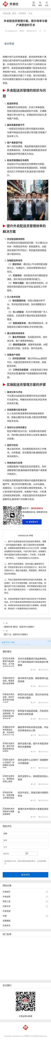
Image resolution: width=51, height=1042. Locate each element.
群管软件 (17, 972)
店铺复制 (33, 952)
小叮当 (24, 964)
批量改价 (7, 960)
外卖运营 (6, 896)
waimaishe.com (12, 31)
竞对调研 (18, 956)
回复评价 (25, 976)
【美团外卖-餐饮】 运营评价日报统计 (19, 627)
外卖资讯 (22, 13)
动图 (27, 960)
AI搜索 (42, 960)
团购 (15, 960)
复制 (21, 940)
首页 (14, 13)
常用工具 (6, 901)
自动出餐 (29, 940)
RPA (13, 968)
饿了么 (6, 948)
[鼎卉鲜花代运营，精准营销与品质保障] (9, 680)
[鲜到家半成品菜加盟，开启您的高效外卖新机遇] (9, 714)
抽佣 (33, 948)
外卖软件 (6, 892)
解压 (24, 968)
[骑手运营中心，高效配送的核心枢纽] (9, 778)
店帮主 (37, 956)
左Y (5, 956)
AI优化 (6, 944)
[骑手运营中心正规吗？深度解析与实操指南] (9, 763)
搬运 (21, 944)
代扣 (19, 948)
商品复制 (37, 972)
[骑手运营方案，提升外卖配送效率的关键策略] (9, 747)
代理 (5, 916)
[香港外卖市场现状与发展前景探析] (9, 811)
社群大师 (38, 968)
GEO (43, 940)
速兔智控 (43, 952)
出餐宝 (16, 976)
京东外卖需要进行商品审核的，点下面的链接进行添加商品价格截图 (33, 661)
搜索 (40, 5)
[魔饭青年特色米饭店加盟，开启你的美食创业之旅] (9, 731)
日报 (37, 940)
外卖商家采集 (35, 964)
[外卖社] (5, 4)
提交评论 (25, 875)
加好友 (6, 968)
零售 (39, 948)
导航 (33, 5)
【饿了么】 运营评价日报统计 (15, 634)
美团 (15, 940)
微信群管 (7, 972)
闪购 (11, 956)
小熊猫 (34, 960)
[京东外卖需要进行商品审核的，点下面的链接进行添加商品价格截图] (9, 665)
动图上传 (29, 944)
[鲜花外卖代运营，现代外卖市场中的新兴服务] (9, 698)
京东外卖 (7, 940)
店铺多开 (7, 964)
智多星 (16, 964)
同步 (30, 968)
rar (18, 968)
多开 (13, 948)
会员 (46, 5)
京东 (15, 952)
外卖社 (14, 4)
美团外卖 (39, 944)
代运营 (26, 948)
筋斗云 (14, 944)
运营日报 (28, 956)
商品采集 (27, 972)
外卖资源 (6, 911)
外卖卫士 (7, 952)
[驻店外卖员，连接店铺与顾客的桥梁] (9, 795)
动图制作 (23, 952)
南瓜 (21, 960)
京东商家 (7, 976)
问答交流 (6, 906)
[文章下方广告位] (25, 642)
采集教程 (6, 920)
